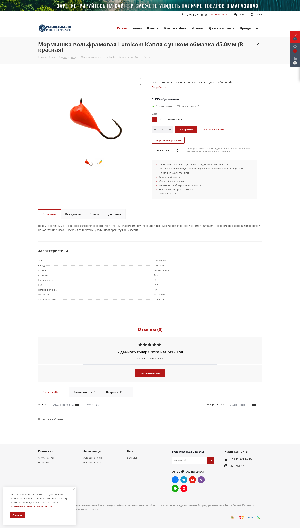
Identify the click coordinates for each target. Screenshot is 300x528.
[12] (94, 117)
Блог (130, 451)
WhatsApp (175, 488)
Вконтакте (175, 479)
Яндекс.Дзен (183, 488)
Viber (201, 479)
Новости (43, 462)
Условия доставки (94, 462)
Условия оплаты (93, 457)
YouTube (192, 479)
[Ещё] (258, 28)
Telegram (183, 479)
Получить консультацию (168, 140)
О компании (46, 457)
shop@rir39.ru (238, 466)
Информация (92, 451)
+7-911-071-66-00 (196, 14)
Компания (45, 451)
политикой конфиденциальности (31, 506)
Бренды (132, 457)
